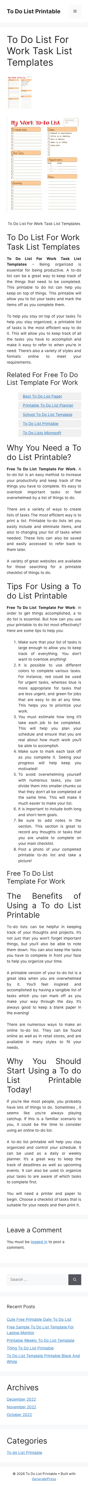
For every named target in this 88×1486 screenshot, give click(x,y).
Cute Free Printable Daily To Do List (39, 1319)
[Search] (74, 1279)
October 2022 (19, 1414)
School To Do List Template (47, 414)
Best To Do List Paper (42, 396)
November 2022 (21, 1407)
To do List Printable (24, 1452)
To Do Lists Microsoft (42, 433)
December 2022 (21, 1399)
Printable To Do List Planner (48, 405)
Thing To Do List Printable (30, 1348)
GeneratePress (44, 1479)
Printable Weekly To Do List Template (40, 1340)
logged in (39, 1242)
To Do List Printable (33, 11)
